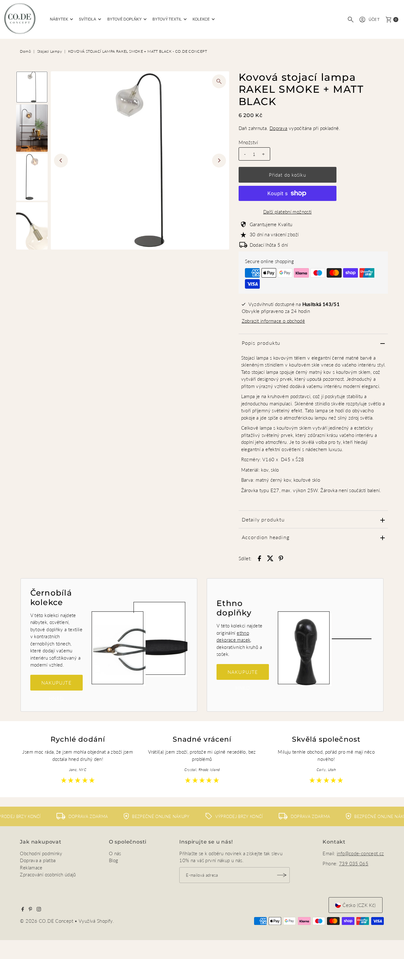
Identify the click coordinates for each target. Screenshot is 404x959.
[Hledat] (351, 19)
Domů (25, 51)
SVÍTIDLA (87, 19)
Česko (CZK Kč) (359, 905)
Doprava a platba (38, 860)
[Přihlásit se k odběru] (282, 875)
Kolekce (201, 19)
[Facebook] (22, 909)
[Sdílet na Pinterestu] (281, 557)
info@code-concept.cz (360, 853)
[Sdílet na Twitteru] (270, 557)
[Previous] (61, 161)
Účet (374, 19)
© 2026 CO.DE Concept (47, 921)
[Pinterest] (30, 909)
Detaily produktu (263, 519)
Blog (113, 860)
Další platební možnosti (287, 212)
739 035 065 (353, 863)
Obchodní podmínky (41, 853)
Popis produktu (261, 343)
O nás (115, 853)
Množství (248, 142)
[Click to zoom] (219, 81)
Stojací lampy (49, 51)
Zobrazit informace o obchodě (273, 321)
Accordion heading (265, 537)
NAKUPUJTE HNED (56, 685)
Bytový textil (167, 19)
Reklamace (31, 867)
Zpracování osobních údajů (48, 874)
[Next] (219, 161)
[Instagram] (39, 909)
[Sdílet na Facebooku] (259, 557)
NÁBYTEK (59, 19)
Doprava (279, 128)
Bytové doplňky (124, 19)
